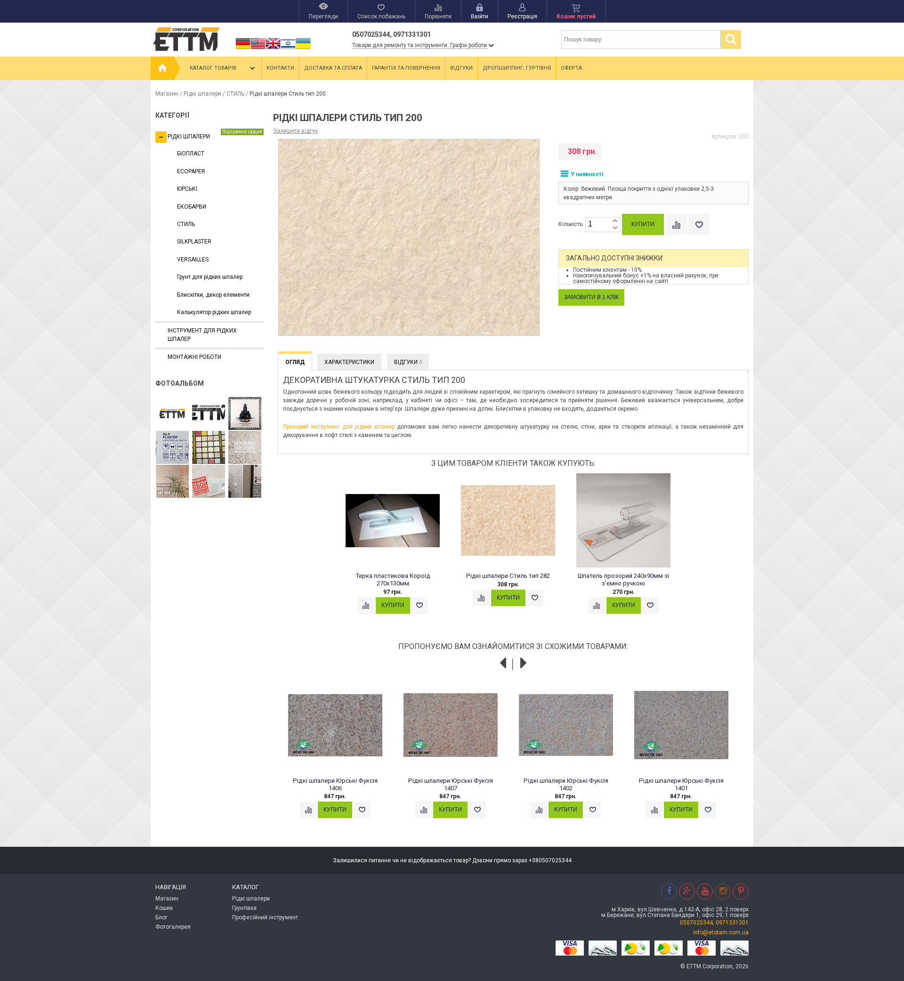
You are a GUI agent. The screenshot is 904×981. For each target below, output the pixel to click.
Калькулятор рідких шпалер (214, 312)
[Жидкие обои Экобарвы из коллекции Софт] (208, 482)
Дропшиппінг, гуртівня (517, 68)
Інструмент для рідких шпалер (202, 334)
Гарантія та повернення (406, 68)
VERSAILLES (193, 259)
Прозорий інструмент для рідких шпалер (339, 426)
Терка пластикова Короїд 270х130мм (392, 579)
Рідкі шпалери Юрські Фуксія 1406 (335, 784)
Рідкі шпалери (202, 93)
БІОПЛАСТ (190, 153)
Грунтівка (244, 908)
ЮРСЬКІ (187, 189)
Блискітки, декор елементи (213, 295)
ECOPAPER (191, 171)
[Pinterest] (740, 891)
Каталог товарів (213, 68)
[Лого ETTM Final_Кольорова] (172, 414)
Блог (161, 917)
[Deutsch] (242, 49)
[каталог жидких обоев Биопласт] (208, 448)
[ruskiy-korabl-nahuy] (244, 414)
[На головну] (162, 68)
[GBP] (273, 49)
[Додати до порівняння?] (676, 224)
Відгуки (461, 68)
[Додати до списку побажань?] (699, 224)
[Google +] (686, 891)
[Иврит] (288, 49)
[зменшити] (615, 228)
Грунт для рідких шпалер (209, 277)
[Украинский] (303, 49)
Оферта (571, 68)
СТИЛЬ (235, 93)
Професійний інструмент (265, 917)
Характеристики (349, 362)
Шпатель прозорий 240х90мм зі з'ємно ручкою (623, 579)
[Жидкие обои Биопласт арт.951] (244, 482)
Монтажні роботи (194, 357)
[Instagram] (722, 891)
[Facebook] (669, 891)
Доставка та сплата (333, 68)
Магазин (166, 93)
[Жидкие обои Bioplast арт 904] (172, 482)
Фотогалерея (173, 927)
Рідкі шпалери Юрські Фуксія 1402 (566, 784)
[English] (258, 49)
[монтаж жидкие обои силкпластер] (172, 448)
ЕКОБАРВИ (191, 206)
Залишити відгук (295, 131)
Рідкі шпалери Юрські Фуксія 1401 (681, 784)
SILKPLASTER (194, 241)
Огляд (295, 362)
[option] (398, 552)
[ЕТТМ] (208, 414)
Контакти (280, 68)
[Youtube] (704, 891)
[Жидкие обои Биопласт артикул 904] (244, 448)
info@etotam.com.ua (721, 932)
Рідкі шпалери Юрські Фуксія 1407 (450, 784)
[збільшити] (615, 221)
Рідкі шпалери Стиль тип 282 (508, 575)
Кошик (164, 908)
